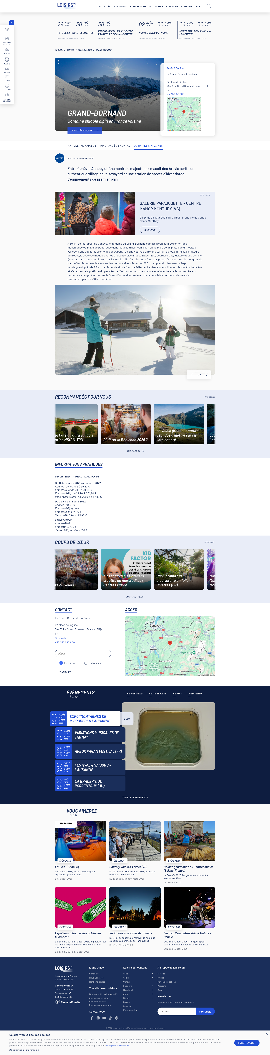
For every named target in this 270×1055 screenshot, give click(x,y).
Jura (125, 994)
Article (73, 145)
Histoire (161, 973)
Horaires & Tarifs (93, 145)
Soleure (126, 1002)
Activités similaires (148, 145)
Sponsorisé (205, 195)
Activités (104, 6)
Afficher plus (135, 451)
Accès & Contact (120, 145)
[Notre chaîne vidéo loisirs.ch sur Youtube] (104, 1018)
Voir (127, 718)
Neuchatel (128, 990)
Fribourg (127, 985)
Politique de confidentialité (117, 1045)
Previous (191, 374)
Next (206, 374)
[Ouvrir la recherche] (209, 6)
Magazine (162, 985)
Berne (126, 998)
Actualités (156, 6)
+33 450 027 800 (175, 93)
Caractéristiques (81, 130)
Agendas (121, 6)
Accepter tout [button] (247, 1042)
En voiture (69, 662)
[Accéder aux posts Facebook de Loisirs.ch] (92, 1018)
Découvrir (150, 229)
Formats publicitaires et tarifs (103, 994)
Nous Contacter (96, 977)
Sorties (70, 50)
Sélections (139, 6)
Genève (126, 981)
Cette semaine (157, 693)
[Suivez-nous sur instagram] (98, 1018)
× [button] (266, 1034)
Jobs (160, 990)
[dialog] (135, 1042)
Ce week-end (134, 693)
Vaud (125, 973)
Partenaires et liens (167, 981)
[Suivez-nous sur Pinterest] (117, 1018)
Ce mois (177, 693)
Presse (161, 977)
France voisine (130, 1010)
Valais (126, 977)
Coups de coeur (190, 6)
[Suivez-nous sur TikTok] (110, 1018)
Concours (172, 6)
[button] (119, 1050)
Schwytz (127, 1006)
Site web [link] (60, 638)
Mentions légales (97, 981)
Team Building (85, 50)
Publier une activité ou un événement (98, 999)
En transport (96, 662)
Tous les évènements (135, 797)
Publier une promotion (100, 1005)
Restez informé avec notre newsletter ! (176, 1002)
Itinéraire (65, 672)
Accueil (59, 50)
